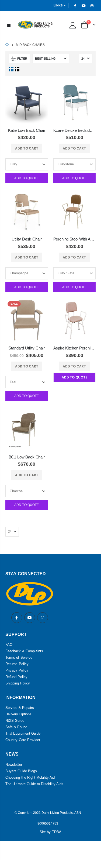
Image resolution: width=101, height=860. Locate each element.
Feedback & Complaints (24, 651)
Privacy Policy (16, 670)
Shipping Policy (17, 683)
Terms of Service (18, 657)
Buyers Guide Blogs (21, 771)
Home (7, 44)
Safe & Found (16, 727)
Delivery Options (18, 714)
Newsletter (13, 765)
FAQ (8, 645)
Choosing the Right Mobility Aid (30, 777)
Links (58, 5)
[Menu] (9, 25)
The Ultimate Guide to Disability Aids (34, 784)
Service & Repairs (19, 708)
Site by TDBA (50, 832)
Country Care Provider (22, 740)
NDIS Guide (14, 721)
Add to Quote (26, 178)
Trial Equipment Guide (22, 733)
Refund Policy (16, 677)
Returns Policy (17, 664)
